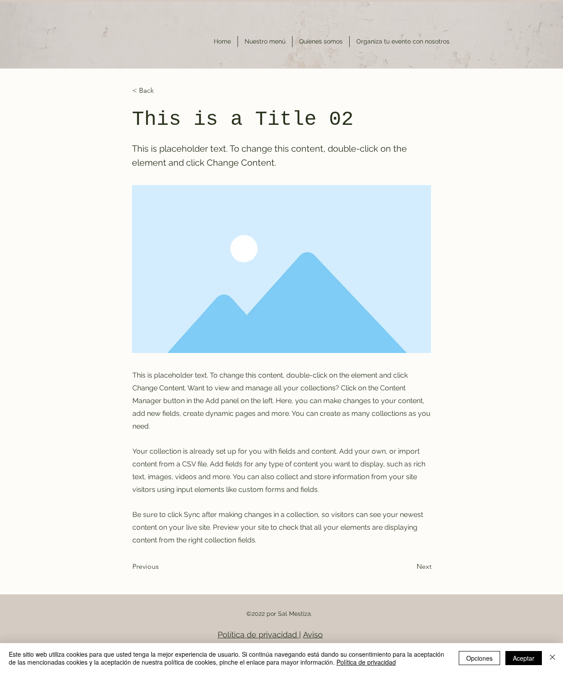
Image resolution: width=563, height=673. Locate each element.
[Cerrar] (552, 658)
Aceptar (523, 658)
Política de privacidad (258, 634)
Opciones (479, 658)
